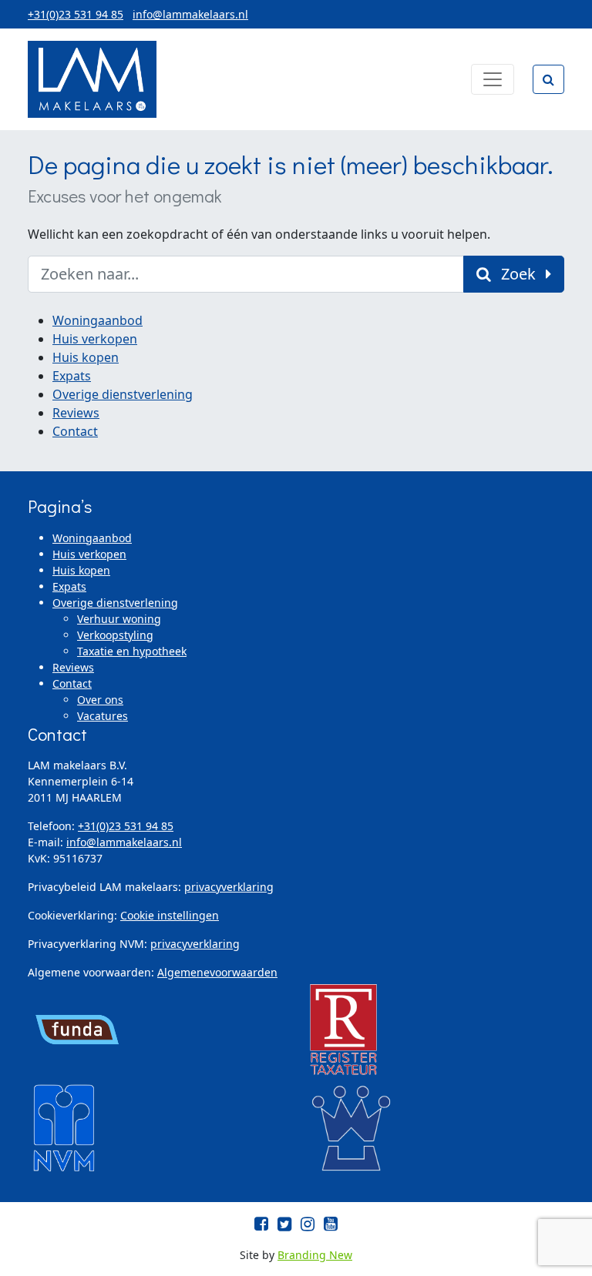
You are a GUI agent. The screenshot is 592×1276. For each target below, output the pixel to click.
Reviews (75, 412)
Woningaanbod (97, 320)
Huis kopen (85, 357)
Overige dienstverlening (122, 394)
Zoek (518, 273)
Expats (71, 375)
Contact (75, 431)
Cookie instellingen (169, 915)
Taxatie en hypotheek (132, 651)
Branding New (315, 1255)
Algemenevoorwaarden (217, 972)
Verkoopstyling (115, 635)
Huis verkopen (94, 338)
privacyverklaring (229, 886)
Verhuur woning (119, 618)
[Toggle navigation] (492, 79)
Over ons (100, 699)
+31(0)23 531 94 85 (75, 14)
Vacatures (102, 715)
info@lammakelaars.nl (190, 14)
